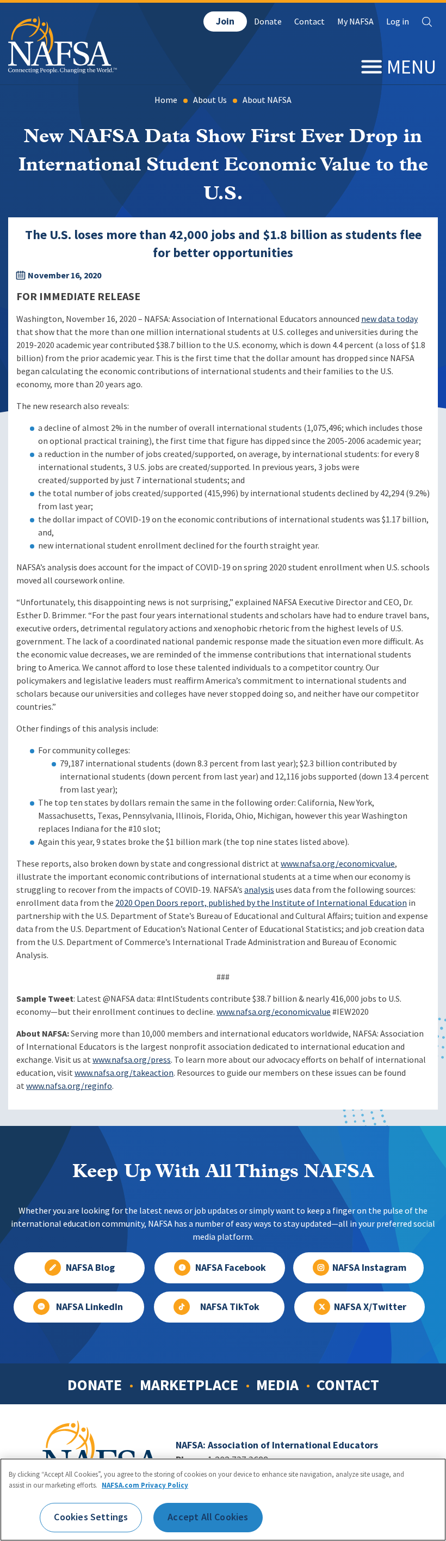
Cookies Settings (91, 1517)
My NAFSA (355, 21)
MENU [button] (411, 66)
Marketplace (189, 1384)
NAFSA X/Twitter (370, 1306)
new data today (389, 319)
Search (427, 22)
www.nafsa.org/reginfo (69, 1086)
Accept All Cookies (208, 1517)
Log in (397, 21)
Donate (268, 21)
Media (277, 1384)
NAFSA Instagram (369, 1267)
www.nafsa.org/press (131, 1059)
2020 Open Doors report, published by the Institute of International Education (261, 903)
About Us (210, 100)
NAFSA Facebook (230, 1267)
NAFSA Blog (90, 1267)
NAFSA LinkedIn (89, 1306)
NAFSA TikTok (229, 1306)
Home (165, 100)
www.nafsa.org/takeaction (124, 1073)
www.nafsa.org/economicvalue (338, 863)
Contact (309, 21)
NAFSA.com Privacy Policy (145, 1485)
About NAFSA (267, 100)
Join (225, 21)
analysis (259, 890)
